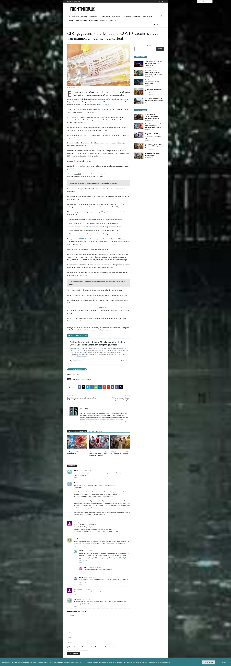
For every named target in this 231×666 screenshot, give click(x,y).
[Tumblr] (112, 387)
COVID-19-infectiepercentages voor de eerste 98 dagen (97, 239)
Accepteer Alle (222, 662)
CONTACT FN (113, 20)
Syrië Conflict (93, 20)
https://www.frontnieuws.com (86, 411)
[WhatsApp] (96, 387)
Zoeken (149, 46)
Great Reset (136, 16)
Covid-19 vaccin (105, 16)
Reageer (75, 477)
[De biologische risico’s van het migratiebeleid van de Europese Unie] (138, 101)
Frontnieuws (84, 408)
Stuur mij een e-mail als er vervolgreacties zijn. (80, 650)
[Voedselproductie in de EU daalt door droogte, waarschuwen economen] (138, 91)
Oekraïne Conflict (81, 20)
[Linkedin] (100, 387)
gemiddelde (77, 174)
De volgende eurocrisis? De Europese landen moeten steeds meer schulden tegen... (154, 72)
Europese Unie (116, 16)
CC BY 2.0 (78, 87)
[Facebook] (79, 387)
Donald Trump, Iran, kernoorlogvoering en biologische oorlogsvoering (153, 116)
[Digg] (121, 387)
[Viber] (117, 387)
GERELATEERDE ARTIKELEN (77, 431)
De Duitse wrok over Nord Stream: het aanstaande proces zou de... (152, 81)
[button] (161, 16)
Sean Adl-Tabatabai (104, 104)
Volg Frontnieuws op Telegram (77, 369)
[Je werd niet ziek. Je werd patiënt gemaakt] (138, 156)
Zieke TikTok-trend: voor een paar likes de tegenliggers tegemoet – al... (153, 63)
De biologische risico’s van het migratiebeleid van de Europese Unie (154, 100)
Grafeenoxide (127, 16)
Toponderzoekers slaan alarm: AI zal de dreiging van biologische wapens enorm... (154, 125)
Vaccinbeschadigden (86, 379)
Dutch (202, 1)
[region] (115, 662)
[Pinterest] (108, 387)
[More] (125, 387)
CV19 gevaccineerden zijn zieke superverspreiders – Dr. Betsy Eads (119, 399)
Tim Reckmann (71, 87)
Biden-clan (75, 16)
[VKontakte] (162, 1)
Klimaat (71, 20)
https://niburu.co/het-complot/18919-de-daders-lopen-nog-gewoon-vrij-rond (95, 591)
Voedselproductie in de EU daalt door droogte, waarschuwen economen (153, 91)
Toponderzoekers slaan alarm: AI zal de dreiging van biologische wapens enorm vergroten (77, 451)
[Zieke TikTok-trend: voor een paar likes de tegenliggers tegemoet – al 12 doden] (138, 64)
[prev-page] (68, 459)
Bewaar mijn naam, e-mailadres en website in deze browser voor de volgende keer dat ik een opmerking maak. (97, 647)
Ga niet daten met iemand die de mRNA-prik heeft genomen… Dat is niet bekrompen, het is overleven (119, 451)
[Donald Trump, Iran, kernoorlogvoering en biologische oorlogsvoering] (138, 117)
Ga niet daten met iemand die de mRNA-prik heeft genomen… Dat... (154, 146)
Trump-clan (103, 20)
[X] (83, 387)
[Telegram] (159, 1)
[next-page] (71, 459)
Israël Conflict (147, 16)
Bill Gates (84, 16)
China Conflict (93, 16)
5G (69, 16)
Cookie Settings (209, 662)
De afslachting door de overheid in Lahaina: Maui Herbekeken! (81, 399)
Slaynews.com (71, 117)
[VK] (92, 387)
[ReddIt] (104, 387)
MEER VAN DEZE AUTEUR (95, 431)
